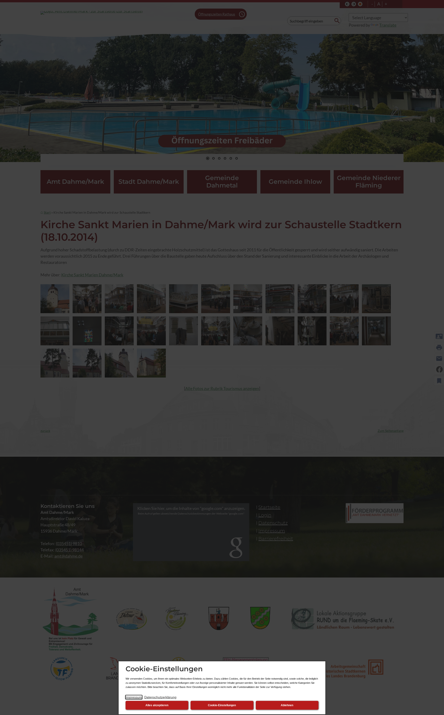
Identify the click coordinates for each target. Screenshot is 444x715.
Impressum (134, 697)
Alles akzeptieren (156, 705)
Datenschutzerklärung (160, 697)
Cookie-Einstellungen (222, 705)
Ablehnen (287, 705)
